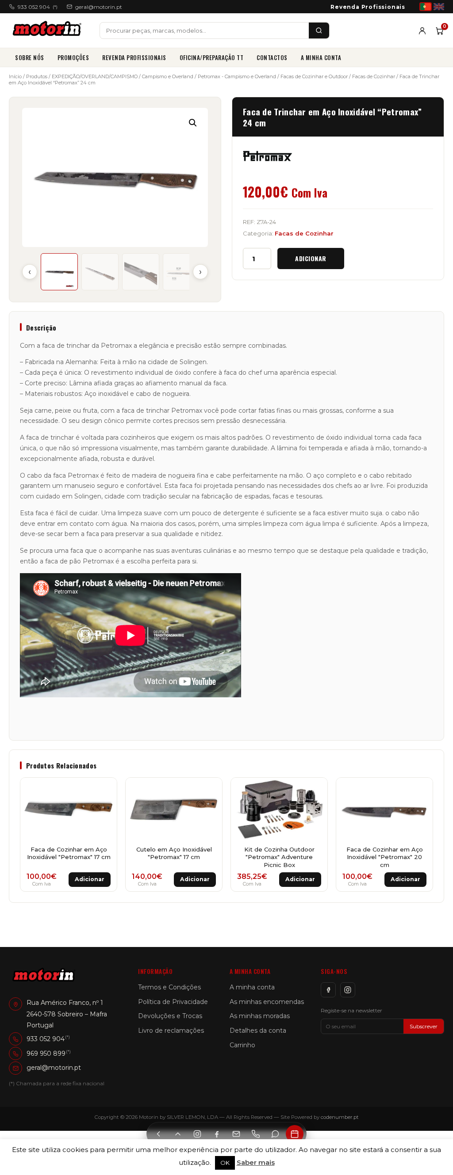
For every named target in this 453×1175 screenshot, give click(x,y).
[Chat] (275, 1134)
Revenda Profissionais (367, 7)
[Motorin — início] (49, 30)
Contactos (272, 57)
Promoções (73, 57)
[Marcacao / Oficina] (294, 1134)
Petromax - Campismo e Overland (237, 76)
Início (15, 76)
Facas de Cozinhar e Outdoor (314, 76)
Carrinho (242, 1045)
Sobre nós (29, 57)
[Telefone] (256, 1134)
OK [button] (225, 1162)
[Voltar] (158, 1134)
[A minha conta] (422, 30)
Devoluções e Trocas (170, 1016)
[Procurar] (319, 30)
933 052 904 (38, 7)
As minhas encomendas (267, 1002)
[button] (193, 123)
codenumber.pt (340, 1117)
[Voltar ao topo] (178, 1134)
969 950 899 (46, 1053)
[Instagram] (347, 989)
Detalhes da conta (258, 1030)
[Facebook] (328, 989)
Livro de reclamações (171, 1030)
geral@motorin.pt (98, 7)
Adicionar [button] (89, 879)
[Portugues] (425, 6)
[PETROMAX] (267, 156)
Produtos (36, 76)
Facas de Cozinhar (373, 76)
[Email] (236, 1134)
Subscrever (424, 1026)
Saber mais (256, 1162)
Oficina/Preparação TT (212, 57)
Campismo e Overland (167, 76)
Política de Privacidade (173, 1002)
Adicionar (310, 258)
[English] (439, 6)
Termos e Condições (169, 987)
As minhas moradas (260, 1016)
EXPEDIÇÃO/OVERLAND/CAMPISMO (95, 76)
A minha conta (321, 57)
